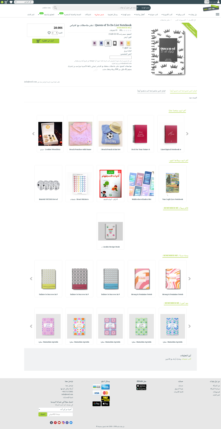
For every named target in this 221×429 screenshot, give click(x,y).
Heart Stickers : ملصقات (79, 199)
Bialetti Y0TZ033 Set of (48, 199)
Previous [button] (187, 133)
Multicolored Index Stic (141, 199)
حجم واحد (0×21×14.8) (117, 34)
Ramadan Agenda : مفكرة (172, 342)
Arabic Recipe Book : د (110, 247)
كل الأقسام (192, 20)
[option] (170, 133)
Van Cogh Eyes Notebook (172, 199)
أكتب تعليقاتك (186, 359)
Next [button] (33, 133)
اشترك (43, 414)
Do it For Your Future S (140, 149)
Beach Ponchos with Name (80, 149)
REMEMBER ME (124, 27)
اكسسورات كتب (180, 20)
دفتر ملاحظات (165, 20)
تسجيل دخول (213, 2)
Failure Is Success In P (110, 294)
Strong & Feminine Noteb (172, 294)
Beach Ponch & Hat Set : (110, 149)
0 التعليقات (114, 30)
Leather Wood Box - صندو (50, 149)
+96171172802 (67, 391)
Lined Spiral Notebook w (171, 149)
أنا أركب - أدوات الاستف (110, 199)
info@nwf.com (30, 82)
